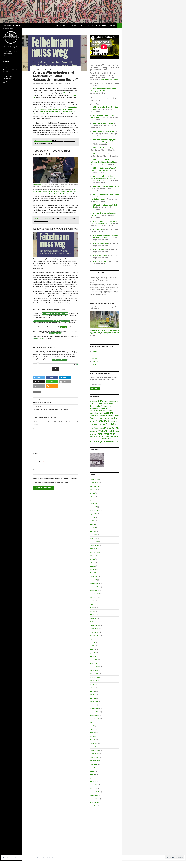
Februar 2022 (94, 618)
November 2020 (94, 670)
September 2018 (95, 760)
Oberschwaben (113, 421)
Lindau (106, 418)
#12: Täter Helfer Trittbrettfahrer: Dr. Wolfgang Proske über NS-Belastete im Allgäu (104, 178)
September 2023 (95, 552)
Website (35, 470)
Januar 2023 (93, 580)
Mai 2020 (92, 691)
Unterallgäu (37, 391)
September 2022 (95, 594)
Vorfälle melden (91, 25)
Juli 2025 (92, 493)
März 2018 (93, 781)
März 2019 (93, 740)
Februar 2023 (94, 576)
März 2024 (93, 531)
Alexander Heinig (107, 401)
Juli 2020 (92, 684)
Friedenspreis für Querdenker (42, 401)
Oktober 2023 (94, 548)
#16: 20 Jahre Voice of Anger (104, 148)
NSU (94, 421)
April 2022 (93, 611)
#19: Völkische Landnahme (103, 123)
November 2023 (94, 545)
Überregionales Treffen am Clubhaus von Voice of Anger (50, 408)
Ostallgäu (110, 424)
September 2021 (95, 635)
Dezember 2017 (94, 792)
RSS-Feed (95, 365)
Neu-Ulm (114, 418)
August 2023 (93, 555)
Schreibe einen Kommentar (63, 83)
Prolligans (101, 428)
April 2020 (93, 694)
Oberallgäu (102, 420)
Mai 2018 (92, 774)
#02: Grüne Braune (100, 255)
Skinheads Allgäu (94, 436)
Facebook (95, 358)
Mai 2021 (92, 649)
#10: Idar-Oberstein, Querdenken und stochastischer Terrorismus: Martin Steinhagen (104, 197)
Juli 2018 (92, 767)
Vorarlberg (108, 441)
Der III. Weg (107, 410)
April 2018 (93, 778)
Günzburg (108, 412)
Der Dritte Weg (96, 410)
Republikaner (93, 434)
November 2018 (94, 753)
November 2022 (94, 587)
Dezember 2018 (94, 750)
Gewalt (100, 413)
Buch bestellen (61, 25)
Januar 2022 (93, 621)
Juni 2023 (92, 562)
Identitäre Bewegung (98, 415)
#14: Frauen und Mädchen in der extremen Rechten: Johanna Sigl (103, 161)
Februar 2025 (94, 503)
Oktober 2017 (94, 799)
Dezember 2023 (94, 541)
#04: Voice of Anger (100, 243)
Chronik (5, 71)
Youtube (95, 355)
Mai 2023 (92, 566)
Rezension (5, 78)
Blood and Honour (106, 404)
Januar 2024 (93, 538)
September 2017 (95, 802)
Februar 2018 (94, 785)
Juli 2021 (92, 642)
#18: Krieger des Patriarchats (104, 132)
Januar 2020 (93, 705)
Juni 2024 (92, 521)
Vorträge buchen (75, 25)
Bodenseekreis (96, 406)
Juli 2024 (92, 517)
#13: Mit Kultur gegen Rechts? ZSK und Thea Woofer (103, 169)
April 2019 (93, 736)
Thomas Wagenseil (94, 439)
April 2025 (93, 500)
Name (35, 454)
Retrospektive (6, 76)
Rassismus (92, 431)
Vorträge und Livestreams (42, 69)
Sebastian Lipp (49, 83)
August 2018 (93, 764)
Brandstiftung (94, 408)
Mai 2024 (92, 524)
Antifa (4, 67)
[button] (39, 377)
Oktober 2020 (94, 674)
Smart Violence (102, 436)
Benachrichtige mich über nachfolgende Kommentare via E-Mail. (55, 478)
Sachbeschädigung (106, 433)
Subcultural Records (112, 436)
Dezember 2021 (94, 625)
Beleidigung (115, 401)
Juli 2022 (92, 601)
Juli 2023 (92, 559)
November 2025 (94, 482)
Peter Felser (94, 428)
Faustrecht (93, 413)
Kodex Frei (110, 415)
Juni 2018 (92, 771)
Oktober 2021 (94, 632)
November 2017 (94, 795)
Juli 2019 (92, 726)
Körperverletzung (96, 418)
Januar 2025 (93, 507)
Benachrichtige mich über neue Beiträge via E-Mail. (51, 482)
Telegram (95, 361)
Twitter (94, 351)
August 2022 (93, 597)
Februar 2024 (94, 535)
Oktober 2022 (94, 590)
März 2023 (93, 573)
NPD (91, 421)
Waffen (115, 441)
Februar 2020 (94, 701)
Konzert (116, 415)
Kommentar (36, 429)
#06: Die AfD (98, 229)
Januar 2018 (93, 788)
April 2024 (93, 528)
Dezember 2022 (94, 583)
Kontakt (112, 25)
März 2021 (93, 656)
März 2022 (93, 614)
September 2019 (95, 719)
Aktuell (5, 64)
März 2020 (93, 698)
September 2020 (95, 677)
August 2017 (93, 806)
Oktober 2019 (94, 715)
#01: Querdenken (99, 261)
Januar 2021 (93, 663)
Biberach (98, 404)
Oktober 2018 (94, 757)
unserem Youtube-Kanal (109, 80)
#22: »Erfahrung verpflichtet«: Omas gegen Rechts (103, 90)
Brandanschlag (107, 406)
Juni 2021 (92, 646)
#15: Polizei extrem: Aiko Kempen (105, 154)
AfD (100, 401)
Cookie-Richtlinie (49, 857)
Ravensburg (101, 430)
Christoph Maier (103, 408)
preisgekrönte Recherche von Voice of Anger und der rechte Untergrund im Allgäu (104, 332)
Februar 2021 (94, 660)
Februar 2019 (94, 743)
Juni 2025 (92, 496)
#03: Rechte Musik (100, 249)
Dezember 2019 (94, 708)
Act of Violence (93, 401)
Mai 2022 (92, 607)
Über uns (102, 25)
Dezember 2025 (94, 479)
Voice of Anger (37, 184)
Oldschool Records (97, 424)
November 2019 (94, 712)
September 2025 (95, 486)
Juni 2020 (92, 687)
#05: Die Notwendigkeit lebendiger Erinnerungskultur (104, 236)
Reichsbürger (113, 431)
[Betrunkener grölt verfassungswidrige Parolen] (97, 460)
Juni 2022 (92, 604)
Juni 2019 (92, 729)
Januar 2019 (93, 746)
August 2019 (93, 722)
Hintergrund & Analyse (9, 74)
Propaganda (111, 427)
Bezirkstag (92, 404)
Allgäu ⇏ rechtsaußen (11, 25)
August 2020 (93, 680)
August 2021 (93, 639)
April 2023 (93, 569)
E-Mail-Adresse (38, 462)
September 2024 (95, 510)
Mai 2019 (92, 733)
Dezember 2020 (94, 667)
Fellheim (66, 93)
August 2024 (93, 514)
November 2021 (94, 628)
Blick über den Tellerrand (9, 69)
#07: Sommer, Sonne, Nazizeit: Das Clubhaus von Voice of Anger (104, 222)
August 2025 (93, 489)
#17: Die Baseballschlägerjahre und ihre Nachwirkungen (103, 141)
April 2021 (93, 653)
